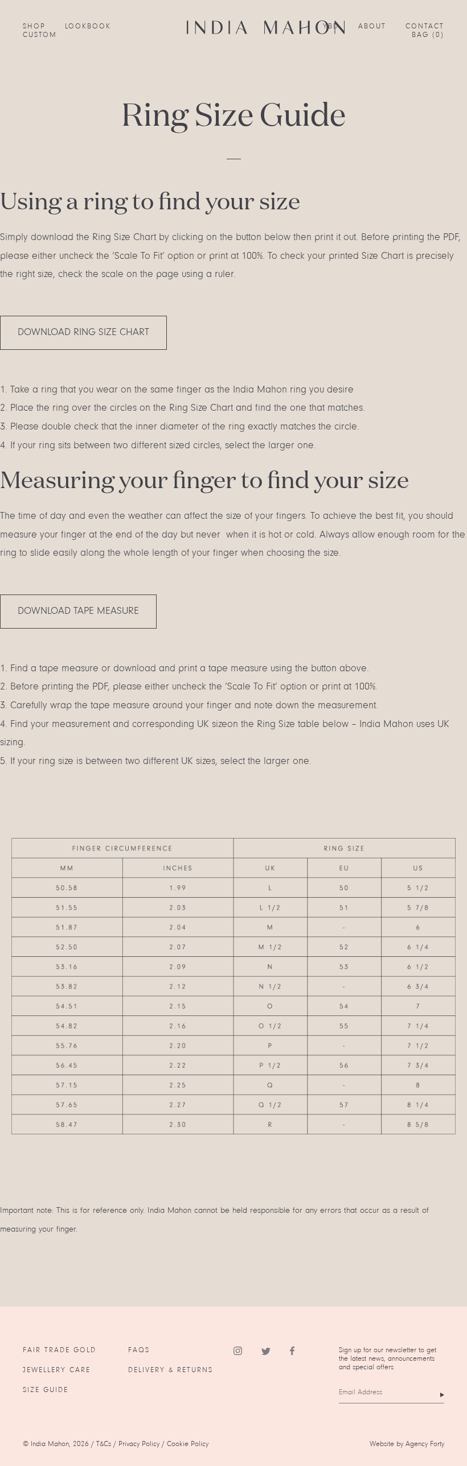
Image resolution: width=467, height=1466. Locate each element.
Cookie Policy (187, 1444)
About (372, 26)
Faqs (139, 1350)
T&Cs (103, 1444)
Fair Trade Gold (59, 1350)
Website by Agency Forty (407, 1444)
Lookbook (88, 26)
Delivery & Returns (170, 1370)
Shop (34, 26)
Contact (424, 26)
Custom (40, 35)
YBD (331, 26)
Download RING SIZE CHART (83, 333)
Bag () (428, 35)
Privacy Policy (138, 1444)
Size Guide (45, 1390)
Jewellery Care (57, 1370)
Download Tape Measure (78, 611)
